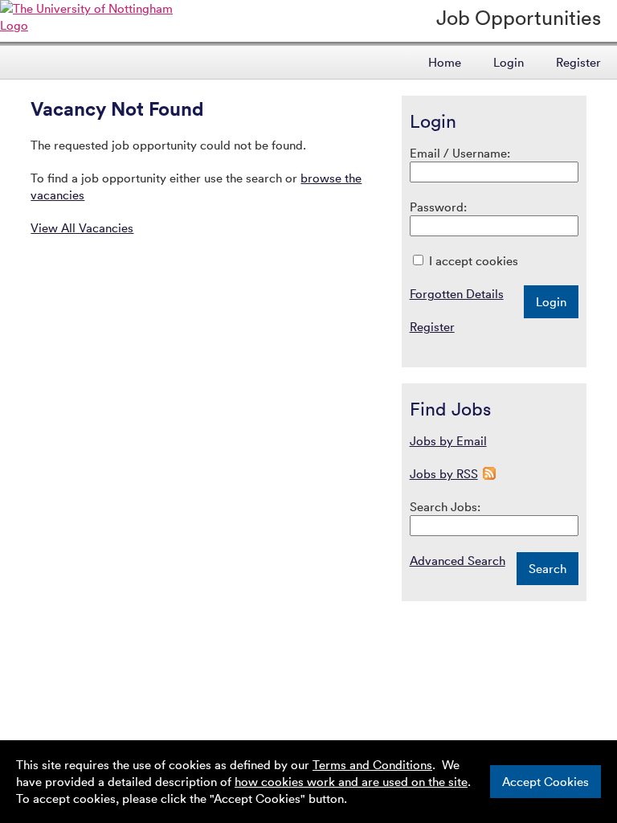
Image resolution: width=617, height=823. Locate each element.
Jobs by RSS (444, 473)
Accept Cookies (545, 781)
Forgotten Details (457, 293)
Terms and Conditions (372, 764)
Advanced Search (457, 560)
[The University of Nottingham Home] (97, 25)
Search (547, 568)
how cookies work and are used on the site (351, 781)
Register (578, 62)
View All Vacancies (82, 227)
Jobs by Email (448, 440)
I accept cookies (472, 260)
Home (444, 62)
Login (508, 62)
